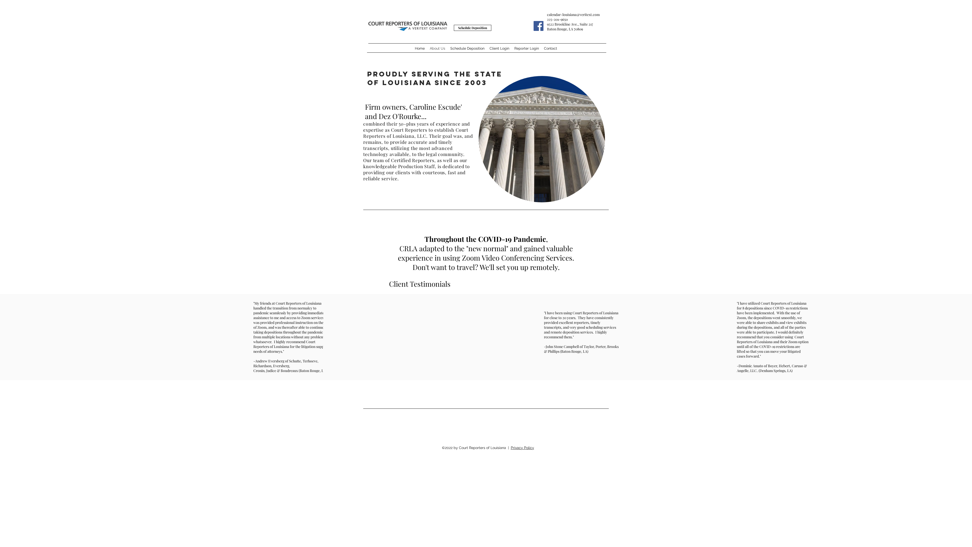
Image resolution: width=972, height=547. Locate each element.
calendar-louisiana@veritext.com (573, 14)
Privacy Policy (522, 448)
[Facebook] (538, 26)
